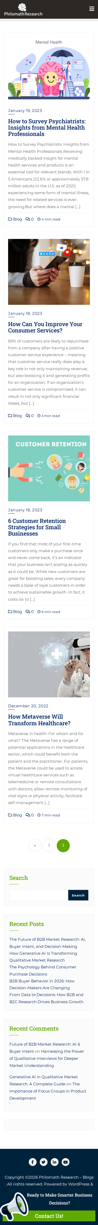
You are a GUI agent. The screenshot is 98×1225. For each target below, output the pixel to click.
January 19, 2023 (25, 110)
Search (18, 878)
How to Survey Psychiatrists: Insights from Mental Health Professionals (47, 127)
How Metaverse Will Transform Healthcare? (39, 720)
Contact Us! (49, 1215)
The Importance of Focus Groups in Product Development (47, 1091)
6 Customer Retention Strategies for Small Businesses (37, 527)
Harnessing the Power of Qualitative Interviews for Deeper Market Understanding (46, 1058)
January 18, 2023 (25, 313)
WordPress (78, 1184)
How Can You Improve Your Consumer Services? (45, 327)
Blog (17, 219)
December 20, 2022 (28, 705)
